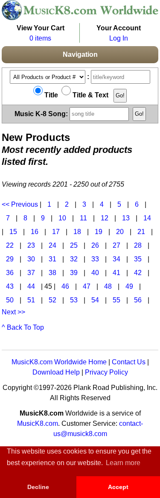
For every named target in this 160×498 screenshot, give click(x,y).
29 (10, 259)
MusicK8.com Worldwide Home (59, 362)
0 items (40, 38)
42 (138, 272)
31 (52, 259)
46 (65, 286)
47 (86, 286)
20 (120, 231)
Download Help (56, 372)
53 (74, 300)
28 (138, 245)
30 (31, 259)
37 (31, 272)
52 (52, 300)
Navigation (80, 54)
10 (62, 218)
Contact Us (128, 362)
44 (31, 286)
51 (31, 300)
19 (98, 231)
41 (116, 272)
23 (31, 245)
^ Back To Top (23, 327)
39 (74, 272)
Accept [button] (118, 486)
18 (77, 231)
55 (116, 300)
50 (10, 300)
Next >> (13, 312)
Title (50, 95)
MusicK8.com (37, 423)
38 (52, 272)
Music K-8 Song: (42, 113)
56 (138, 300)
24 (52, 245)
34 (116, 259)
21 (141, 231)
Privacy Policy (106, 372)
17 (56, 231)
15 (13, 231)
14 (147, 218)
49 (129, 286)
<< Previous (20, 204)
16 (34, 231)
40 (95, 272)
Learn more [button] (123, 462)
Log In (118, 38)
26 (95, 245)
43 (10, 286)
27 (116, 245)
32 (74, 259)
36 (10, 272)
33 (95, 259)
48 (108, 286)
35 (138, 259)
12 (104, 218)
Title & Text (89, 95)
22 (10, 245)
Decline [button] (38, 486)
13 (126, 218)
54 (95, 300)
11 (83, 218)
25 (74, 245)
